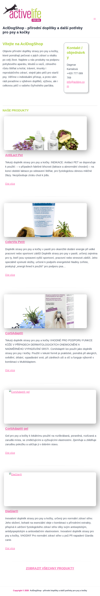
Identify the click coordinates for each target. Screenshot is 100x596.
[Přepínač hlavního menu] (94, 19)
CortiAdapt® (14, 333)
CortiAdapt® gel (16, 428)
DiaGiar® (11, 511)
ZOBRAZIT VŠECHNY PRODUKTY (50, 568)
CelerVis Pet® (15, 242)
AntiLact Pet (14, 155)
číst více (10, 183)
